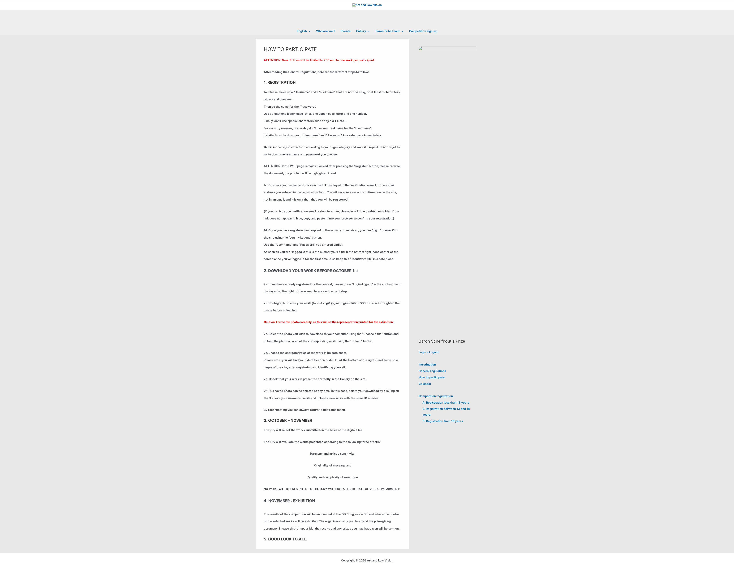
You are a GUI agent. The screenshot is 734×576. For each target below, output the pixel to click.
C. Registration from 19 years (442, 421)
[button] (308, 31)
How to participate (432, 377)
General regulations (432, 371)
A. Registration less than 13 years (445, 402)
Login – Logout (429, 352)
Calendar (425, 384)
